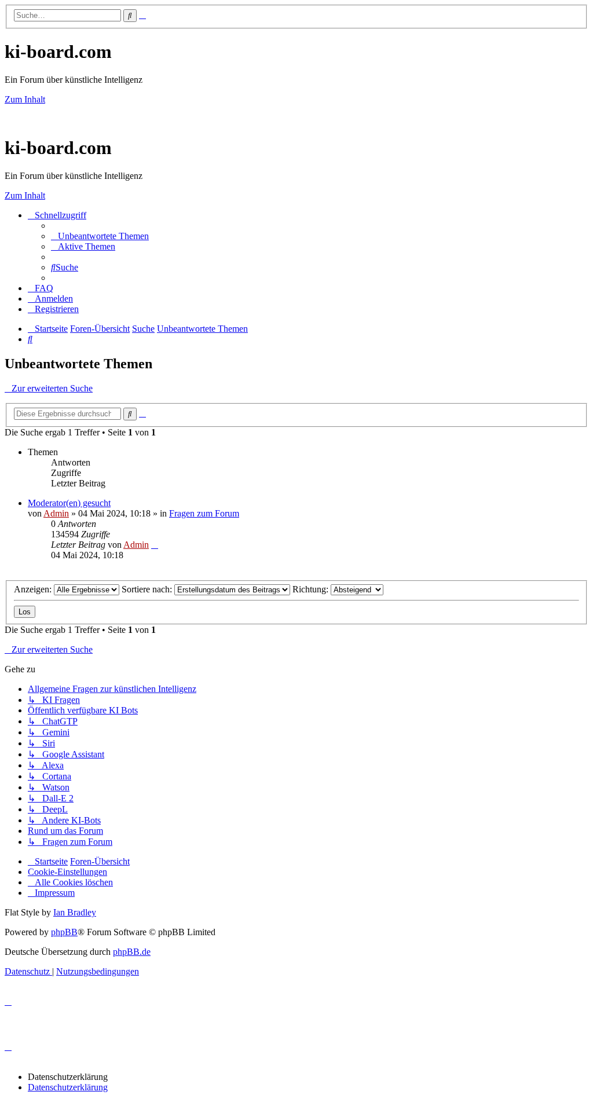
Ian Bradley (74, 912)
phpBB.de (132, 952)
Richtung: (311, 589)
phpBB (64, 932)
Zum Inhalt (25, 99)
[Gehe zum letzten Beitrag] (154, 545)
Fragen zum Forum (204, 513)
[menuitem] (100, 236)
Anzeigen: (34, 589)
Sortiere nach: (148, 589)
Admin (56, 513)
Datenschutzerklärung (68, 1087)
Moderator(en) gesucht (69, 503)
